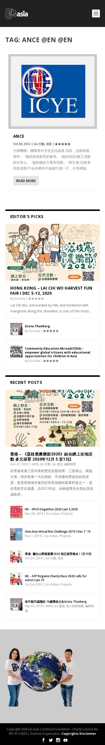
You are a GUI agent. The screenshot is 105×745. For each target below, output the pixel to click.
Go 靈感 (59, 606)
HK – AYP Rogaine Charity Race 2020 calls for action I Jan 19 (56, 578)
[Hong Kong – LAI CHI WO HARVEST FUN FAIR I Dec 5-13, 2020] (52, 252)
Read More (26, 180)
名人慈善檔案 (75, 606)
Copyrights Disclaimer (79, 734)
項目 (49, 144)
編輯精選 (70, 464)
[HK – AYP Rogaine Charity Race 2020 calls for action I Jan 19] (16, 579)
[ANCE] (52, 91)
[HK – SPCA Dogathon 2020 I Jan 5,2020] (16, 512)
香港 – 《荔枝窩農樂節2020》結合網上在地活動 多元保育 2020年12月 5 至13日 (51, 456)
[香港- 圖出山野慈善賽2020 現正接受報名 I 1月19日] (16, 556)
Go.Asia (19, 298)
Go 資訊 (57, 464)
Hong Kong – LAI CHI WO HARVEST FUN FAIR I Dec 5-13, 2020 (51, 290)
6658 (35, 464)
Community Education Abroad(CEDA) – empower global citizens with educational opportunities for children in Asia (57, 352)
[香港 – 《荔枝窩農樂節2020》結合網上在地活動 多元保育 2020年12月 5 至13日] (52, 418)
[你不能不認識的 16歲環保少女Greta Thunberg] (16, 604)
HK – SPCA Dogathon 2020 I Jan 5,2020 (51, 509)
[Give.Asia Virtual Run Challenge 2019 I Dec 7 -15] (16, 534)
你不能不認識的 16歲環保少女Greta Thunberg (56, 601)
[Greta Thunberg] (16, 329)
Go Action (53, 514)
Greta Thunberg (37, 326)
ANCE (18, 136)
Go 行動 (39, 144)
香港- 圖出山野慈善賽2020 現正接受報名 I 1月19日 (58, 554)
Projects (67, 514)
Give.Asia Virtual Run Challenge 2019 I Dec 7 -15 (58, 531)
